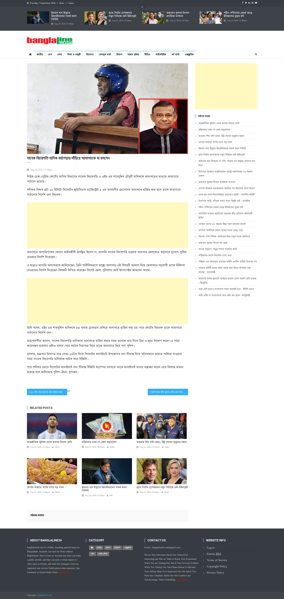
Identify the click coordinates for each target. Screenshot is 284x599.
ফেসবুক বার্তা (105, 54)
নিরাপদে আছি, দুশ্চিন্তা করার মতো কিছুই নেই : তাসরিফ (224, 201)
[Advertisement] (107, 225)
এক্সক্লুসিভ (189, 54)
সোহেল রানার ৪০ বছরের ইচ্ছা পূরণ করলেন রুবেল (222, 224)
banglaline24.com (45, 595)
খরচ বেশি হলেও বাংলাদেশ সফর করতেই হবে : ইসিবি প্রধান (226, 289)
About (61, 3)
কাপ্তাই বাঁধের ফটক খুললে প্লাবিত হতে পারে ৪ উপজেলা (169, 392)
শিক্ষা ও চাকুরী (74, 54)
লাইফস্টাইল (161, 54)
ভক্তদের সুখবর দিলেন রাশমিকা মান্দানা (177, 14)
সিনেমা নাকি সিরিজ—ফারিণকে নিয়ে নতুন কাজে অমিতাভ (224, 236)
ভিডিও (147, 54)
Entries (214, 554)
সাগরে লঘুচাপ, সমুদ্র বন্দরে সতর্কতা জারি (218, 249)
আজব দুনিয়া (133, 54)
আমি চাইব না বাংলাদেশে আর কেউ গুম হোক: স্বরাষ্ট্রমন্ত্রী (224, 295)
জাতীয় (40, 54)
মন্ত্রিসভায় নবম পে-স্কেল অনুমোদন (99, 442)
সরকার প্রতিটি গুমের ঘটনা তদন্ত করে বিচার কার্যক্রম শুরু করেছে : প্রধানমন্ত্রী (225, 270)
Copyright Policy (217, 566)
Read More (64, 572)
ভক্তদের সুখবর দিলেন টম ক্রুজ (213, 243)
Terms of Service (217, 560)
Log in (211, 547)
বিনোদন (90, 54)
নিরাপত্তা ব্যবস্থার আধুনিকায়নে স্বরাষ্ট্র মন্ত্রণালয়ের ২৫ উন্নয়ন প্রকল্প (225, 174)
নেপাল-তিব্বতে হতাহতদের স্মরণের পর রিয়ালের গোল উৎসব (227, 188)
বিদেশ (119, 54)
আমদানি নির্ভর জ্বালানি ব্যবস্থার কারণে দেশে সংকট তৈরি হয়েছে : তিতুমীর (227, 281)
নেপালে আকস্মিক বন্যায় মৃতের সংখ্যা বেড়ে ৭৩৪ (221, 230)
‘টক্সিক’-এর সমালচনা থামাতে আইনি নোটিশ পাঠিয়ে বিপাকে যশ (228, 261)
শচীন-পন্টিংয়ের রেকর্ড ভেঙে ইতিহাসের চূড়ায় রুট (238, 14)
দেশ (50, 54)
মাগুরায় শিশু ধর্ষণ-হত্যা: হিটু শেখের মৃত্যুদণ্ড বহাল (162, 442)
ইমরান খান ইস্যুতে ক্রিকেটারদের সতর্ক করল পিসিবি (64, 16)
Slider (57, 447)
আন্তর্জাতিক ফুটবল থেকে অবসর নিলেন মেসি (49, 442)
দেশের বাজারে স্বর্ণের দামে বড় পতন (45, 487)
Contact (71, 3)
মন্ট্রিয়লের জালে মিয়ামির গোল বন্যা (215, 255)
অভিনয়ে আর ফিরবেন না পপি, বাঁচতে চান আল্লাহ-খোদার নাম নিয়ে (227, 163)
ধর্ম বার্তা (175, 54)
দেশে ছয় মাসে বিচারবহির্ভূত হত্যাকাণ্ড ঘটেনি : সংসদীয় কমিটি (226, 194)
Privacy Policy (215, 572)
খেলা (59, 54)
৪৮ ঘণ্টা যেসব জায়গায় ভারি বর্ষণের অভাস (46, 392)
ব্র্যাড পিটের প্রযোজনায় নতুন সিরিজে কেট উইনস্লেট (122, 14)
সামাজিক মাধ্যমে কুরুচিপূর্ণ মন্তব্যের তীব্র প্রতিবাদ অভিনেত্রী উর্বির (225, 215)
